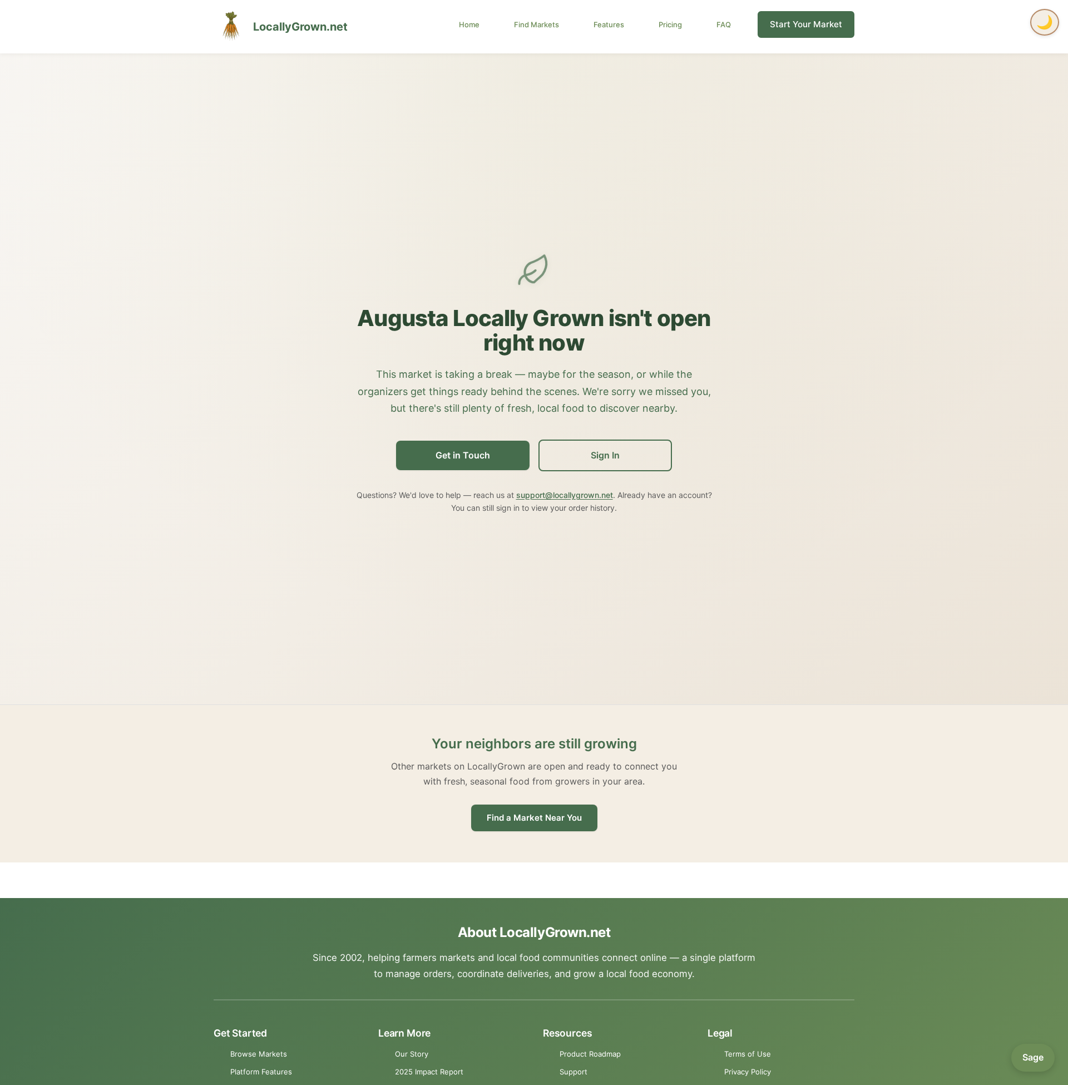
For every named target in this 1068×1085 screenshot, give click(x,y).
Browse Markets (258, 1053)
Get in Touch (463, 455)
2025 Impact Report (429, 1071)
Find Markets (536, 24)
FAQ (723, 24)
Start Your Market (806, 24)
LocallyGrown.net (300, 26)
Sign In (605, 455)
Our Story (411, 1053)
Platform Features (261, 1071)
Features (609, 24)
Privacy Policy (747, 1071)
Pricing (670, 24)
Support (573, 1071)
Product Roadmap (590, 1053)
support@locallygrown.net (564, 495)
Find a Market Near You (534, 817)
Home (469, 24)
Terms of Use (747, 1053)
